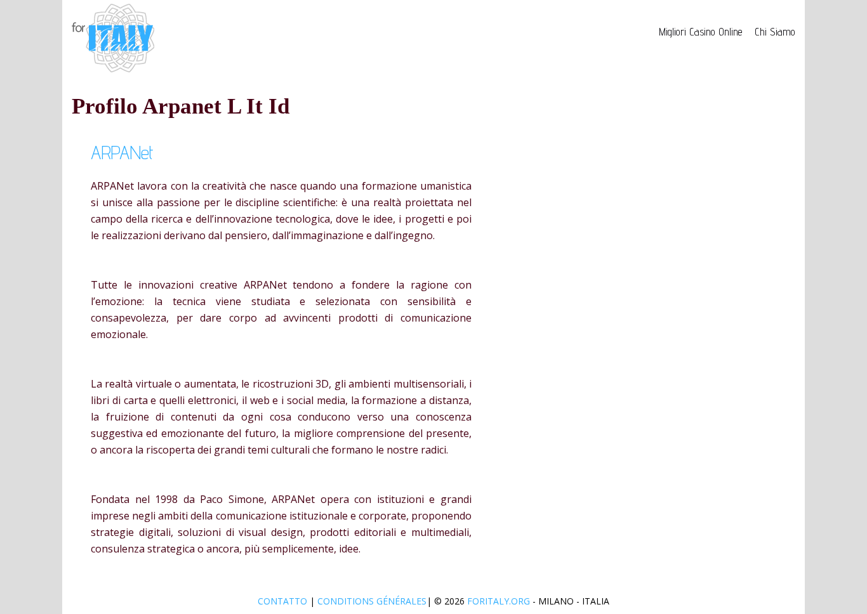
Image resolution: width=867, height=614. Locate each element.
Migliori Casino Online (700, 31)
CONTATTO (284, 601)
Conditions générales (372, 601)
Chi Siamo (775, 31)
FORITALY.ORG (498, 601)
